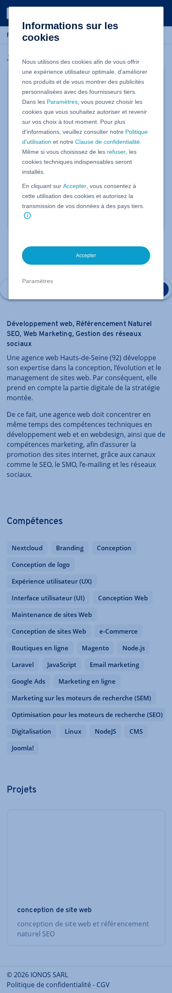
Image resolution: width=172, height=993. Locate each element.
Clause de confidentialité (107, 141)
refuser (116, 151)
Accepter (74, 186)
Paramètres (62, 101)
